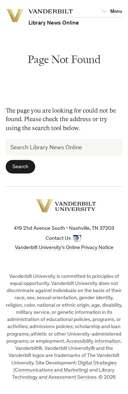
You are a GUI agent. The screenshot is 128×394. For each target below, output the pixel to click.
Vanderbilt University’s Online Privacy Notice (64, 247)
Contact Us (58, 238)
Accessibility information (93, 341)
